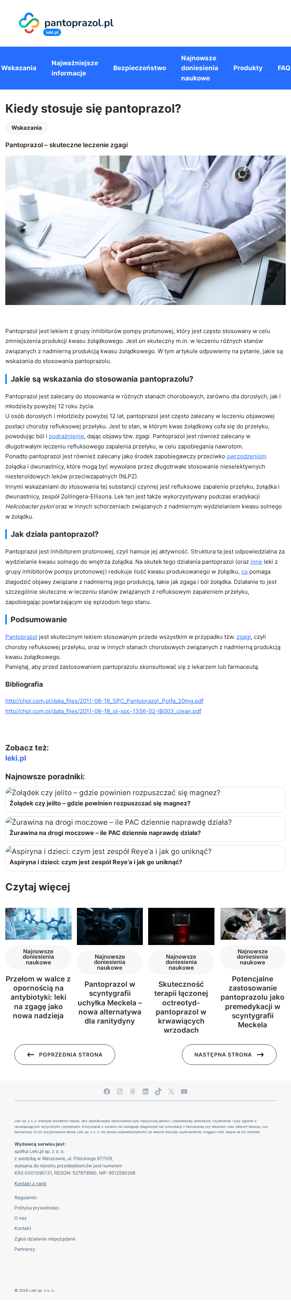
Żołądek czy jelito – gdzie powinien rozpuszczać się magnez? (100, 803)
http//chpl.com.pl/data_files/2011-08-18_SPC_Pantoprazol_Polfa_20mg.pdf (104, 701)
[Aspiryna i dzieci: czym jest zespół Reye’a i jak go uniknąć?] (145, 851)
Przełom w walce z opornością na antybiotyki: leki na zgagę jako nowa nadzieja (38, 997)
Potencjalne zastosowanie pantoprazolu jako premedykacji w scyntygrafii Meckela (253, 1002)
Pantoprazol (21, 637)
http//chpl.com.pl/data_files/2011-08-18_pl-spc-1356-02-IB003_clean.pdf (103, 711)
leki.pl (15, 758)
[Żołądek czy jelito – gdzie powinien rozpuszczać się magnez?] (145, 793)
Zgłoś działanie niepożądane (44, 1239)
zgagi (243, 637)
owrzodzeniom (246, 456)
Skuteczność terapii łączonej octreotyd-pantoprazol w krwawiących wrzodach (181, 1007)
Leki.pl (37, 1151)
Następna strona (223, 1054)
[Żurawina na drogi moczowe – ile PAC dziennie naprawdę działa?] (145, 822)
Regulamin (25, 1197)
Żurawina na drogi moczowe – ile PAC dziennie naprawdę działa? (105, 833)
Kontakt (22, 1228)
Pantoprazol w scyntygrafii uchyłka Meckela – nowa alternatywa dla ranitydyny (110, 1002)
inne (256, 561)
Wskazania (26, 127)
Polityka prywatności (36, 1208)
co (244, 571)
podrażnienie (66, 436)
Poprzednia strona (71, 1054)
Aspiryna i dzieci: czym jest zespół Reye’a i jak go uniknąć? (95, 862)
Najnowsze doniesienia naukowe (38, 957)
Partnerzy (24, 1249)
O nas (20, 1218)
